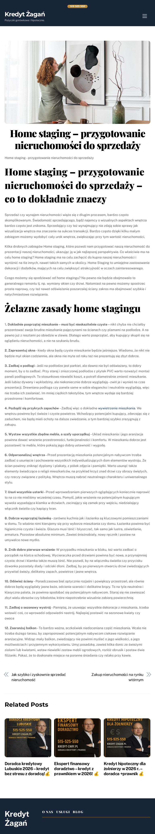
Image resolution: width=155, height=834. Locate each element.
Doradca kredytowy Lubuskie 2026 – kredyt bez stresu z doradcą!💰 (27, 768)
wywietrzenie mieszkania (116, 408)
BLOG (78, 812)
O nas (47, 812)
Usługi (63, 812)
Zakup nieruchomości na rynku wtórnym (117, 677)
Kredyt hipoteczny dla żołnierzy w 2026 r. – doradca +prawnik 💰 (125, 768)
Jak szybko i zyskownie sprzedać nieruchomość (39, 677)
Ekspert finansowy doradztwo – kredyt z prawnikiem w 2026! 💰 (76, 768)
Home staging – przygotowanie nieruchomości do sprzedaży (77, 139)
